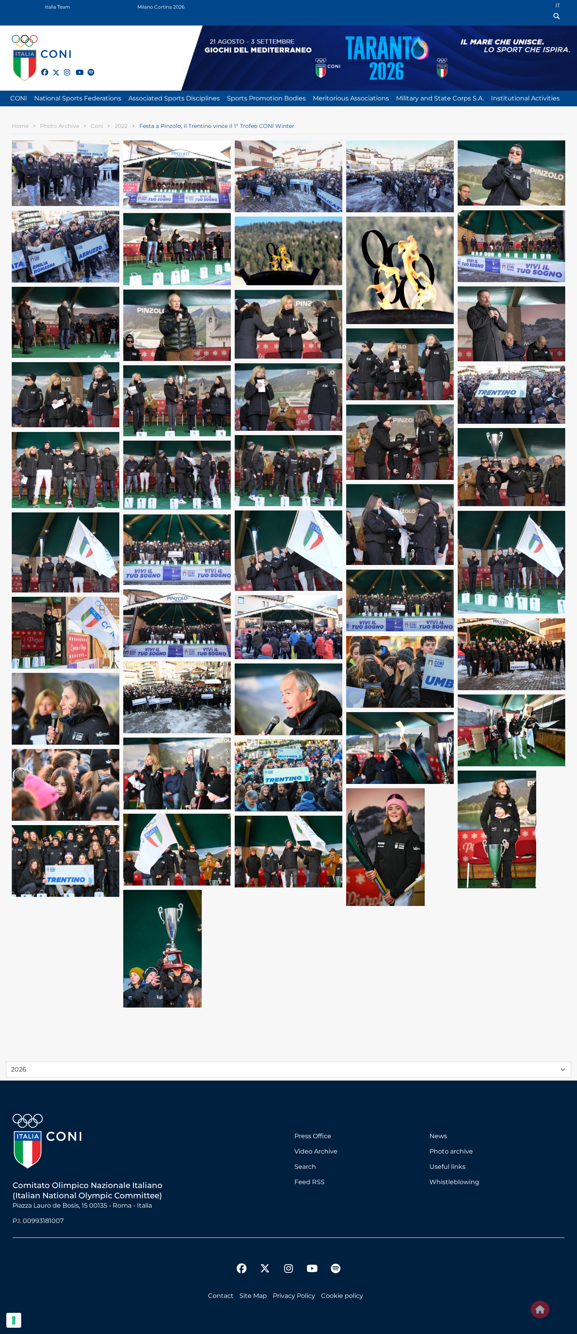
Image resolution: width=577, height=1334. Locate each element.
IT (557, 5)
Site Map (253, 1295)
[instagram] (64, 68)
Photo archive (451, 1151)
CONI (18, 98)
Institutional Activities (525, 98)
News (438, 1136)
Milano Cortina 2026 (160, 7)
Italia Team (57, 7)
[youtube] (76, 68)
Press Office (312, 1136)
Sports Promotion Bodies (266, 98)
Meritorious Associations (351, 98)
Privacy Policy (294, 1295)
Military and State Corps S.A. (440, 98)
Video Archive (316, 1151)
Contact (221, 1295)
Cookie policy (342, 1295)
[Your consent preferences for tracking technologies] (13, 1320)
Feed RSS (309, 1182)
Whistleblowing (454, 1182)
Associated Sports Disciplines (174, 98)
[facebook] (41, 68)
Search (305, 1166)
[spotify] (87, 68)
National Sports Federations (77, 98)
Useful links (447, 1166)
